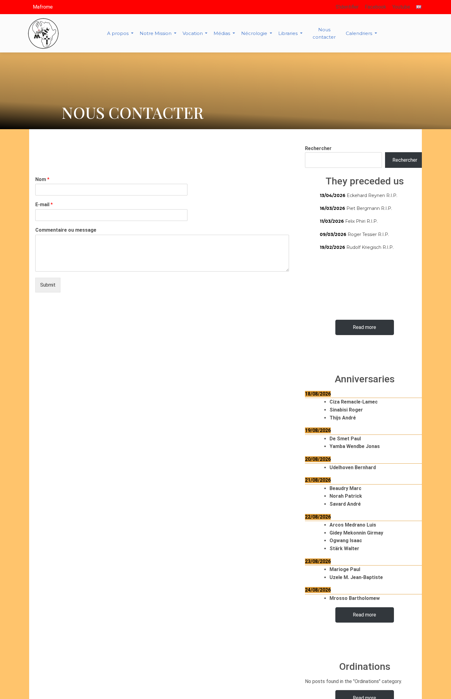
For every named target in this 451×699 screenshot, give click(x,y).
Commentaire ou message (65, 230)
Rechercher (318, 148)
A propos (118, 33)
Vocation (193, 33)
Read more (364, 327)
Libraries (288, 33)
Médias (222, 33)
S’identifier (347, 7)
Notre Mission (156, 33)
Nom (42, 179)
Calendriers (359, 33)
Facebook (375, 7)
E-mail (44, 204)
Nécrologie (254, 33)
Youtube (401, 7)
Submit (48, 285)
